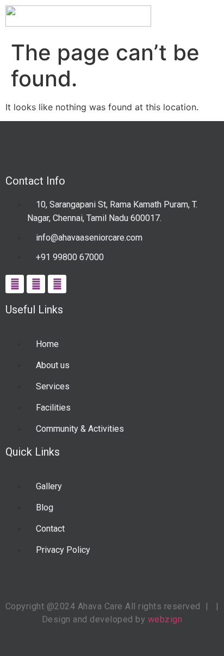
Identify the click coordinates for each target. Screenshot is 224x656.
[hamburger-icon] (206, 18)
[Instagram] (36, 284)
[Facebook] (14, 284)
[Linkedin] (57, 284)
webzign (165, 619)
